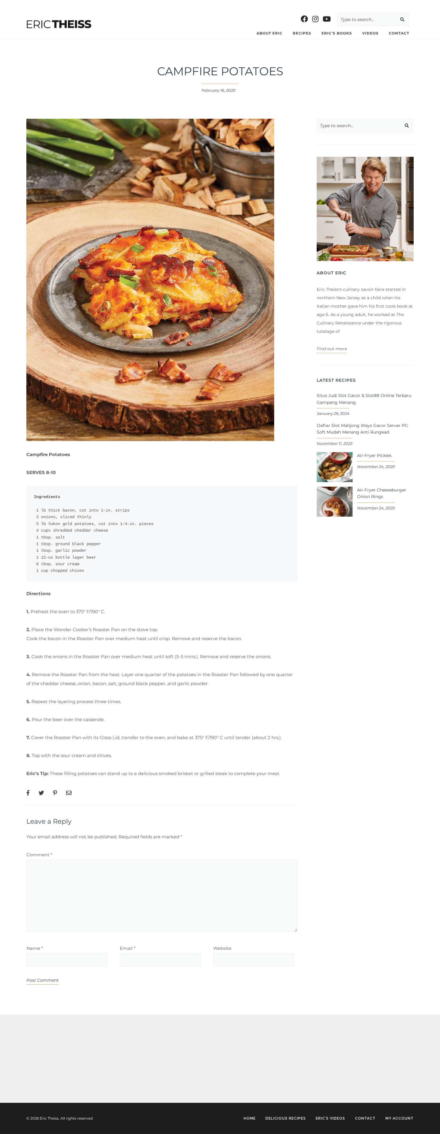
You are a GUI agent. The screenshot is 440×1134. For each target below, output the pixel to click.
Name (34, 948)
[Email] (69, 793)
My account (400, 1118)
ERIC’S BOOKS (336, 33)
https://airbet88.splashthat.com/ (201, 4)
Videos (370, 33)
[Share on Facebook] (28, 793)
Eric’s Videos (330, 1118)
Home (250, 1118)
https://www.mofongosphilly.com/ (127, 4)
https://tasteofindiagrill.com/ (57, 4)
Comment (39, 855)
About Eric (270, 33)
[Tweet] (41, 793)
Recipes (302, 33)
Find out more (332, 348)
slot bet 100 (12, 4)
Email (128, 948)
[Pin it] (55, 793)
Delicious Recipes (285, 1118)
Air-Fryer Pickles (374, 455)
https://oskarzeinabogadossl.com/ (61, 1054)
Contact (399, 33)
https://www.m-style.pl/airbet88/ (273, 4)
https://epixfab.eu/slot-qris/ (54, 1037)
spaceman (37, 1071)
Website (222, 948)
